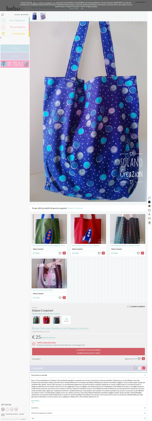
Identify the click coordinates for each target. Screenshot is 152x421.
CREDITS (24, 419)
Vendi (3, 415)
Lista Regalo (18, 33)
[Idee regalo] (15, 67)
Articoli (66, 320)
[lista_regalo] (149, 223)
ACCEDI (17, 14)
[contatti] (149, 218)
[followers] (149, 214)
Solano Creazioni (75, 208)
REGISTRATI (24, 14)
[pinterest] (16, 410)
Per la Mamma (17, 26)
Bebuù (3, 414)
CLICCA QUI (74, 8)
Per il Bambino (17, 20)
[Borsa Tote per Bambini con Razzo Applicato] (88, 229)
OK (82, 8)
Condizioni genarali (12, 414)
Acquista (21, 414)
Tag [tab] (32, 418)
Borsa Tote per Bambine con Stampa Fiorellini (125, 245)
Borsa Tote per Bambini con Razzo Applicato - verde (49, 245)
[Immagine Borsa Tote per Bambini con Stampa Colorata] (34, 16)
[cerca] (149, 197)
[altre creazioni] (36, 320)
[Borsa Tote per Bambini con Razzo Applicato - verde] (49, 229)
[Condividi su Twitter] (139, 368)
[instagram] (12, 410)
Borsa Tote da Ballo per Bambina (43, 290)
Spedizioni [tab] (34, 408)
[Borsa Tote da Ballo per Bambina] (49, 273)
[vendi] (15, 59)
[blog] (15, 51)
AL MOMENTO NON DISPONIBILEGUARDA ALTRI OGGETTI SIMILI (88, 351)
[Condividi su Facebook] (135, 368)
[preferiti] (149, 210)
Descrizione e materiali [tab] (39, 375)
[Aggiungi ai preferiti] (139, 358)
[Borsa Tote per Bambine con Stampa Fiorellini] (127, 229)
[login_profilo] (149, 206)
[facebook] (3, 410)
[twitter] (7, 410)
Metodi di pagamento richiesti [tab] (41, 413)
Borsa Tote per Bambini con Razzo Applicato (85, 245)
